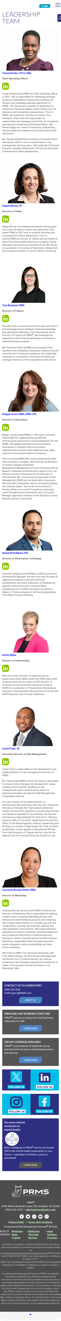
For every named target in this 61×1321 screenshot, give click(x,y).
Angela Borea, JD (12, 205)
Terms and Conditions (40, 1222)
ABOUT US (30, 1000)
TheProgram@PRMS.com (17, 993)
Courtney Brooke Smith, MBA (19, 889)
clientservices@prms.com (40, 1209)
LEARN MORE (30, 1028)
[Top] (30, 1315)
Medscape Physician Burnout (34, 1234)
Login (44, 5)
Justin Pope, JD (10, 748)
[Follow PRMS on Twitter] (28, 1216)
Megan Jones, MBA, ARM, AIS (19, 414)
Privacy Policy (16, 1222)
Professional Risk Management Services (13, 5)
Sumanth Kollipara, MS (15, 552)
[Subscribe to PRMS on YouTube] (40, 1216)
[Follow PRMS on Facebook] (22, 1216)
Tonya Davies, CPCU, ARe (16, 73)
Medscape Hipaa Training (17, 1234)
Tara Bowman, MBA (13, 305)
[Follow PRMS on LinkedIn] (34, 1216)
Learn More (30, 1165)
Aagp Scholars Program (52, 1234)
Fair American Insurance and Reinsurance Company (24, 1253)
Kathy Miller (9, 654)
